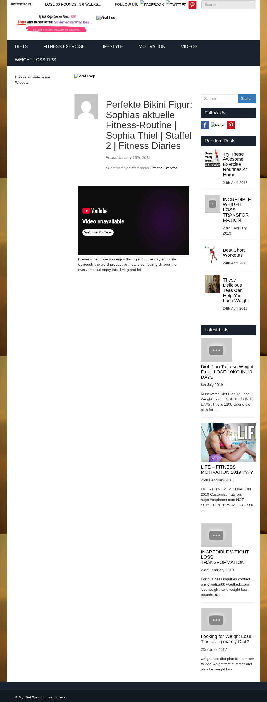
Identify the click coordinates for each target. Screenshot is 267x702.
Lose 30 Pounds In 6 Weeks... (73, 4)
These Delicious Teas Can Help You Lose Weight (236, 290)
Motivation (152, 46)
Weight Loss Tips (35, 59)
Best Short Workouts (234, 253)
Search (252, 4)
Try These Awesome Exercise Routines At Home (235, 164)
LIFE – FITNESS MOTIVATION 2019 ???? (227, 469)
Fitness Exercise (64, 46)
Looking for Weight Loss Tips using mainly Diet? (226, 639)
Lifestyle (111, 46)
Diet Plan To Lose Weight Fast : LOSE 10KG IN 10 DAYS (227, 372)
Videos (189, 46)
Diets (21, 46)
